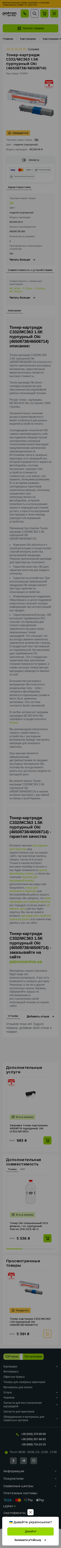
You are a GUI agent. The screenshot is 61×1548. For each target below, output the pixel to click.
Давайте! (30, 1531)
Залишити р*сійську (27, 1540)
